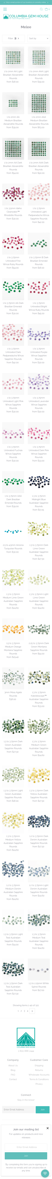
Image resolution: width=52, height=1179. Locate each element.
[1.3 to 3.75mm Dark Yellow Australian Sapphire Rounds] (39, 777)
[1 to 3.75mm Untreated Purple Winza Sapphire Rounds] (39, 335)
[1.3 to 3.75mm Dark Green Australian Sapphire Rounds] (13, 728)
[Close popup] (47, 1128)
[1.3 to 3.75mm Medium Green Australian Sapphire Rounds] (39, 728)
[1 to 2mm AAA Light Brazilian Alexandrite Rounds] (39, 58)
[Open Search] (41, 9)
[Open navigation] (5, 9)
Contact (13, 1079)
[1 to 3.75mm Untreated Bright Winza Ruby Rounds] (39, 289)
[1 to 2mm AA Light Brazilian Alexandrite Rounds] (13, 58)
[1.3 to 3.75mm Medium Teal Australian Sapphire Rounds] (39, 920)
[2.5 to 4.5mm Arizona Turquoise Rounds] (13, 531)
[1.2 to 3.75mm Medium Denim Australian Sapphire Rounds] (13, 871)
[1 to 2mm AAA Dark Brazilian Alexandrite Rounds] (39, 149)
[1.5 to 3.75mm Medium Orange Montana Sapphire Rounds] (13, 629)
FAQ (13, 1074)
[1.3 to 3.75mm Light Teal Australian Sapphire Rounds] (13, 920)
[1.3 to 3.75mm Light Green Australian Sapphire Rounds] (13, 777)
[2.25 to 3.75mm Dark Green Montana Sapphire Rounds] (39, 629)
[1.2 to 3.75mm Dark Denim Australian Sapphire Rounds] (39, 822)
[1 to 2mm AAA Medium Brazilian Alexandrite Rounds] (39, 103)
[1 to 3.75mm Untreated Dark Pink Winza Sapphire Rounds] (39, 433)
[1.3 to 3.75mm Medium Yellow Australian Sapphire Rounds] (13, 822)
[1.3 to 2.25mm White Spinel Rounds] (39, 969)
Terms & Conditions (39, 1079)
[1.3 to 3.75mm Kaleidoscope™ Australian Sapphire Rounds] (39, 678)
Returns (39, 1070)
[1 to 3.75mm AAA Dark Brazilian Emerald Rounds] (13, 482)
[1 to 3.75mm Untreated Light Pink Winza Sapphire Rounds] (13, 384)
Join (43, 1109)
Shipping (39, 1065)
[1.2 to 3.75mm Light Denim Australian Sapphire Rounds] (39, 871)
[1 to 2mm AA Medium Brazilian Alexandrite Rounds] (13, 103)
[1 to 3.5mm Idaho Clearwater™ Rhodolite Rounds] (13, 194)
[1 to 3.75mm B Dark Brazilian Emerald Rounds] (39, 244)
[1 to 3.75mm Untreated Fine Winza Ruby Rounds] (13, 244)
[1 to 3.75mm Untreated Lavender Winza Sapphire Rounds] (39, 384)
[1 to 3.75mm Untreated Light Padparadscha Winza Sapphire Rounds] (39, 194)
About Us (13, 1065)
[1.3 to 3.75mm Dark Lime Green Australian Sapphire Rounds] (39, 531)
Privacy (39, 1084)
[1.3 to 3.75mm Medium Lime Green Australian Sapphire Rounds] (13, 580)
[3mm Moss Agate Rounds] (13, 678)
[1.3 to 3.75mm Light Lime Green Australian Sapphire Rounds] (39, 580)
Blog (13, 1070)
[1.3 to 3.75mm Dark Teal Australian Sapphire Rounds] (13, 969)
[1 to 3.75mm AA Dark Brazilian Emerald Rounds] (13, 289)
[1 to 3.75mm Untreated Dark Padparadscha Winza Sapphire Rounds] (13, 335)
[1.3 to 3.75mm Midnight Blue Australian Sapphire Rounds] (39, 482)
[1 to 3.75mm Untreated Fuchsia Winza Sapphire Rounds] (13, 433)
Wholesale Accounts (39, 1074)
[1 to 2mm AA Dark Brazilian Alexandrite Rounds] (13, 149)
